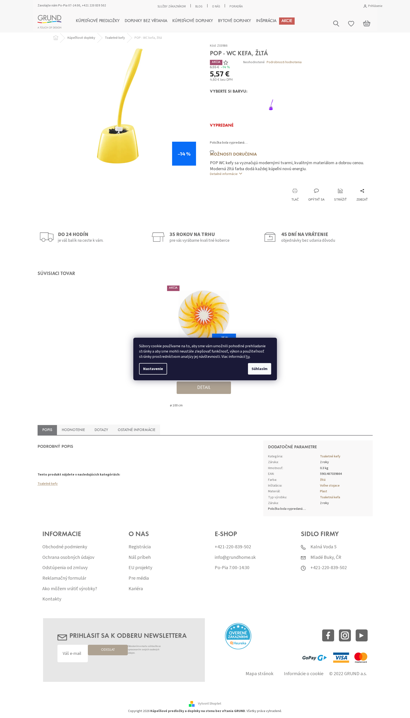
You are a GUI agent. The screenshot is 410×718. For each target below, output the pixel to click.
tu (248, 356)
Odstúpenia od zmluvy (65, 568)
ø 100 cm (176, 405)
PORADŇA (236, 6)
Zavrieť (242, 183)
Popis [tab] (47, 430)
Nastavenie (153, 368)
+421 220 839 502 (94, 5)
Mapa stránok (259, 674)
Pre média (139, 578)
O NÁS (216, 6)
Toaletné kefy (48, 483)
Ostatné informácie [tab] (136, 430)
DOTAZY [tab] (101, 430)
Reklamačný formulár (64, 578)
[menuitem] (97, 21)
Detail (203, 387)
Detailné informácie (224, 174)
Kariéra (136, 589)
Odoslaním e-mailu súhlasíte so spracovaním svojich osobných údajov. (144, 650)
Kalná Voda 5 (323, 547)
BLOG (198, 6)
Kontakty (51, 599)
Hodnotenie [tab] (73, 430)
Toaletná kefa (330, 497)
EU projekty (140, 568)
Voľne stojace (330, 485)
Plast (323, 491)
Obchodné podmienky (64, 547)
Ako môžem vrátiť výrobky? (69, 589)
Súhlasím (260, 368)
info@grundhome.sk (235, 557)
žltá (323, 479)
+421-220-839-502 (233, 547)
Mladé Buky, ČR (325, 557)
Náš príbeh (140, 557)
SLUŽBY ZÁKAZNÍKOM (171, 6)
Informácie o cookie (303, 674)
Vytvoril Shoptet (209, 703)
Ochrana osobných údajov (68, 557)
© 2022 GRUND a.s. (348, 674)
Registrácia (140, 547)
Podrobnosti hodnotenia (284, 62)
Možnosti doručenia (233, 154)
